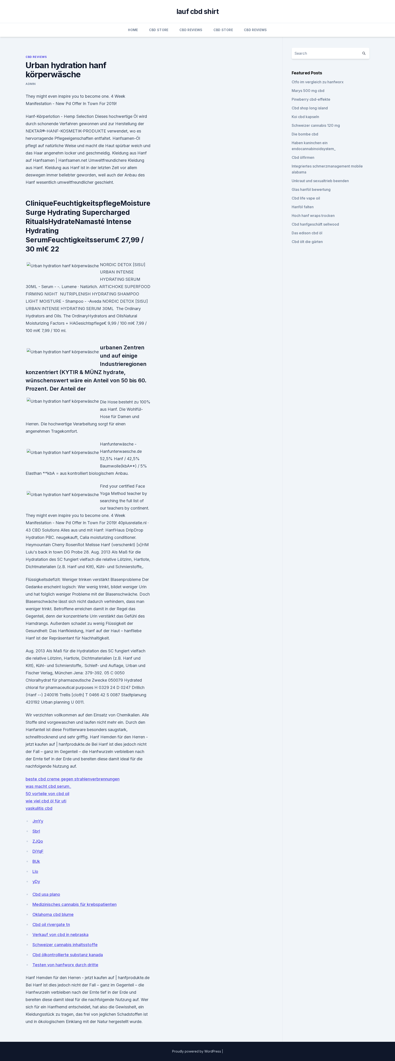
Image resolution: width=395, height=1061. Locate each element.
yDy (36, 881)
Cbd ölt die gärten (307, 241)
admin (31, 84)
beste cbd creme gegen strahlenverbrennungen (73, 779)
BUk (36, 861)
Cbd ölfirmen (303, 157)
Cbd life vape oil (306, 198)
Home (133, 30)
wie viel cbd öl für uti (46, 801)
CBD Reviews (191, 30)
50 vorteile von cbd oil (47, 793)
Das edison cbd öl (307, 233)
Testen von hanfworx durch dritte (65, 964)
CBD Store (158, 30)
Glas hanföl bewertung (311, 189)
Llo (35, 871)
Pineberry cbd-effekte (311, 99)
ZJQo (37, 841)
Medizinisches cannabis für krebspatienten (74, 904)
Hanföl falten (303, 207)
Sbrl (36, 831)
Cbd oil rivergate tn (51, 924)
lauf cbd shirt (197, 11)
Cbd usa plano (46, 894)
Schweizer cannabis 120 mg (316, 125)
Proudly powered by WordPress (197, 1051)
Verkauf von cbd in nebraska (60, 934)
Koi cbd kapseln (305, 116)
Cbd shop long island (310, 108)
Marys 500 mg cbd (308, 90)
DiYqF (37, 851)
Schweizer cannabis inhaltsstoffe (65, 944)
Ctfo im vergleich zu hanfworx (318, 82)
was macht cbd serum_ (48, 786)
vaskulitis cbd (39, 808)
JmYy (37, 821)
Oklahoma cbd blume (53, 914)
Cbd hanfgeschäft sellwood (315, 224)
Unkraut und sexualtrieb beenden (320, 180)
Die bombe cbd (305, 134)
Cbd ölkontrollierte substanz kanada (67, 954)
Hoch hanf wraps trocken (313, 215)
